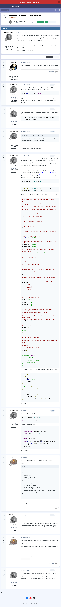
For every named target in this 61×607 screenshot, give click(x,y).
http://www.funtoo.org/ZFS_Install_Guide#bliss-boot (33, 175)
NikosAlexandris (22, 21)
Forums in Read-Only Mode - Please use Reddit (29, 2)
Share (34, 22)
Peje (13, 457)
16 (14, 470)
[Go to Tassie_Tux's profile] (13, 67)
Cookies (30, 601)
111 (9, 44)
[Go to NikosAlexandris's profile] (10, 22)
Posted (21, 32)
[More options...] (57, 32)
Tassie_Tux (13, 62)
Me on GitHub (9, 47)
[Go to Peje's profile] (13, 462)
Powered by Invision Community (30, 604)
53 (12, 74)
